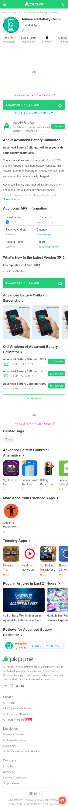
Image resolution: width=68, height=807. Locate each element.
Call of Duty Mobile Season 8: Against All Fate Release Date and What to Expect (22, 618)
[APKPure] (34, 4)
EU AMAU (55, 803)
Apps (15, 12)
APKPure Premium (13, 719)
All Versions (34, 398)
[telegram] (5, 686)
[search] (64, 4)
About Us (8, 766)
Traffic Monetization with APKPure (21, 751)
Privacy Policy (15, 803)
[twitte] (17, 686)
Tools (23, 12)
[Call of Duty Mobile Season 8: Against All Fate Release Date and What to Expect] (24, 600)
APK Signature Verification (17, 708)
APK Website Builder (14, 740)
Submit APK (10, 745)
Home (6, 12)
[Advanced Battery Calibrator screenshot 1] (45, 322)
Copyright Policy (32, 803)
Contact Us (9, 772)
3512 (13, 222)
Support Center (11, 783)
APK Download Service (16, 714)
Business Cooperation (15, 777)
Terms (45, 803)
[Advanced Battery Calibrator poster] (16, 322)
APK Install (9, 702)
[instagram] (11, 686)
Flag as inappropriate (48, 246)
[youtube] (23, 686)
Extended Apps (31, 25)
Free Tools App (44, 234)
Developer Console (13, 734)
